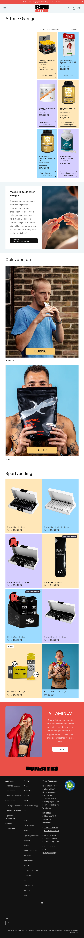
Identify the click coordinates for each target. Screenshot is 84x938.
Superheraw (28, 885)
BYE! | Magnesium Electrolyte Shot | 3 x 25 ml (68, 62)
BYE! (25, 811)
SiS (25, 880)
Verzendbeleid (74, 932)
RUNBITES (21, 930)
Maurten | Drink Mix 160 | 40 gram (55, 637)
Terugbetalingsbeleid (55, 930)
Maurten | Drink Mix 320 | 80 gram (18, 582)
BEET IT (27, 796)
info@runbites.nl (51, 827)
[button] (4, 8)
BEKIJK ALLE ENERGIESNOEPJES (21, 241)
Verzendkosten (11, 801)
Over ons (8, 823)
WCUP (26, 895)
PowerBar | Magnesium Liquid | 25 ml (47, 61)
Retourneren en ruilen (13, 796)
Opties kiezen (47, 75)
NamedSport (28, 855)
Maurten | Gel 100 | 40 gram (16, 527)
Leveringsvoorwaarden (13, 806)
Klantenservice (10, 791)
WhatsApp (46, 808)
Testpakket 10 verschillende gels (55, 692)
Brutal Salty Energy (31, 806)
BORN (26, 801)
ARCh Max (28, 791)
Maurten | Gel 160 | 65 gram (53, 582)
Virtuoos (27, 890)
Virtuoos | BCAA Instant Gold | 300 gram (47, 109)
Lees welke (60, 749)
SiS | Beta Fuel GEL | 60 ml (16, 637)
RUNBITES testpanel (12, 786)
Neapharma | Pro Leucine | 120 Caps (66, 157)
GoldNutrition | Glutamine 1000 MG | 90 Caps (47, 158)
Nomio (26, 865)
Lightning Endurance (31, 835)
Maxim (26, 845)
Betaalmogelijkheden (13, 811)
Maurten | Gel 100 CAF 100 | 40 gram (56, 527)
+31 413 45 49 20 (51, 830)
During (8, 361)
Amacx (26, 786)
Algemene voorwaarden (10, 817)
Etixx (26, 821)
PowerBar (27, 875)
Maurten (27, 840)
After (7, 459)
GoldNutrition (29, 826)
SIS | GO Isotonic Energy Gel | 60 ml (19, 692)
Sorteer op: (41, 29)
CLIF (25, 816)
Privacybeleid (10, 828)
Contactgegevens (42, 930)
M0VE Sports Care (30, 850)
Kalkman (27, 831)
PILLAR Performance (31, 870)
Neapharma (28, 860)
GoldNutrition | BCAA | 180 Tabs (67, 109)
